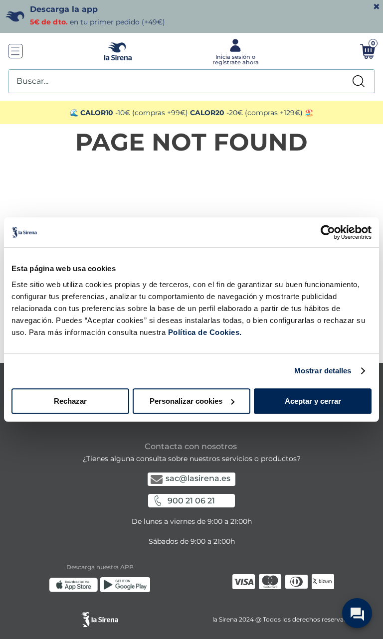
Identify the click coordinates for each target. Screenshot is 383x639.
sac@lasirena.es (198, 478)
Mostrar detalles (323, 370)
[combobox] (191, 81)
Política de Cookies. (204, 332)
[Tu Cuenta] (234, 51)
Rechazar (70, 401)
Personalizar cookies (186, 401)
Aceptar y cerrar (313, 401)
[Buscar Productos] (359, 81)
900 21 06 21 (191, 500)
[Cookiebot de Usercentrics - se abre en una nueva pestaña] (328, 232)
